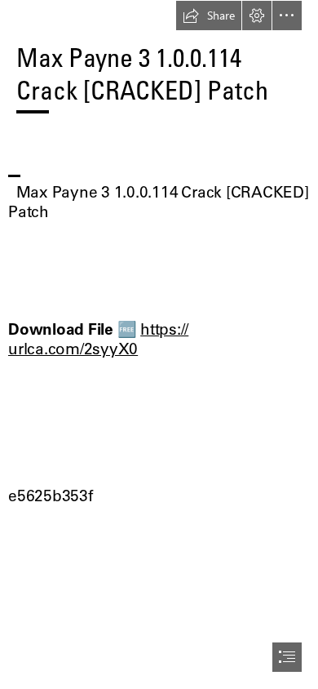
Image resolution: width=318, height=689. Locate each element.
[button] (208, 15)
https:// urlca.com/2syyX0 (98, 338)
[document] (159, 344)
